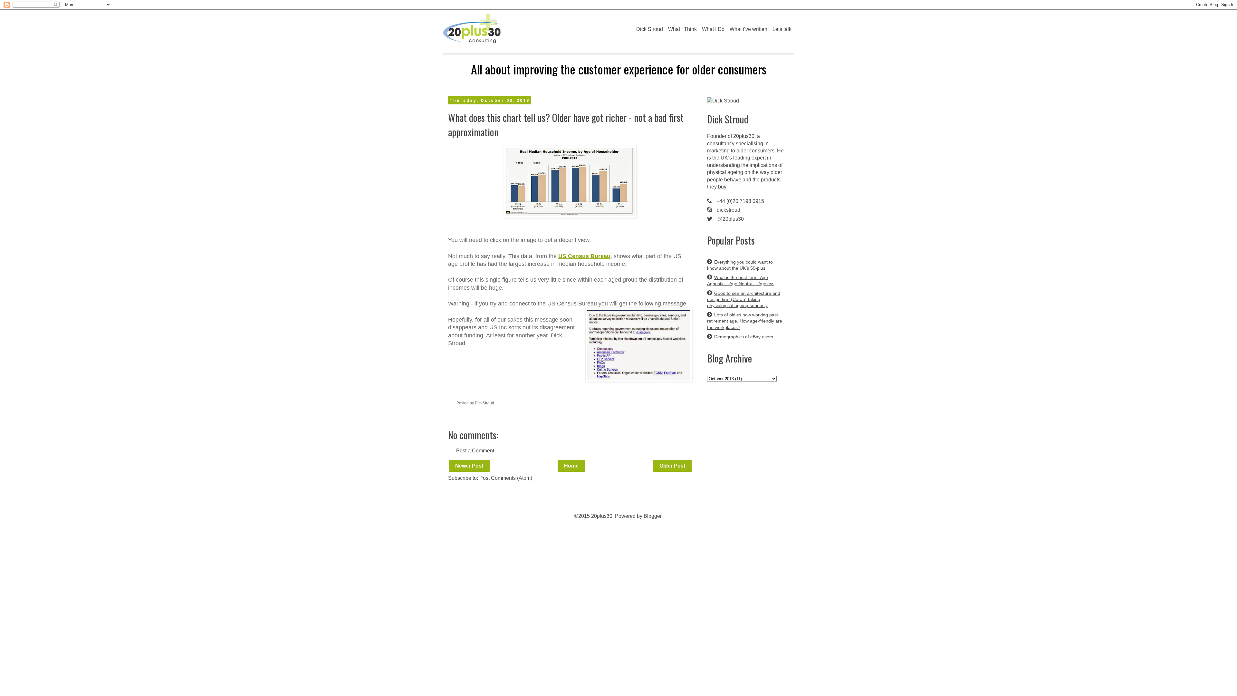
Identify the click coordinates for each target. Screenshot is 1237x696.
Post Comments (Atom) (505, 478)
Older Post (672, 466)
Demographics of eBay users (743, 336)
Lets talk (781, 29)
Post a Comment (475, 450)
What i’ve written (748, 29)
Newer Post (469, 466)
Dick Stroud (649, 29)
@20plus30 (730, 219)
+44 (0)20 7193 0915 (740, 201)
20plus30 (743, 136)
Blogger (652, 516)
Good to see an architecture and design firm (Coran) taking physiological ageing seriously (743, 299)
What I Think (682, 29)
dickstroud (728, 210)
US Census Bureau (584, 256)
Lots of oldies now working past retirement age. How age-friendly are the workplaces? (744, 321)
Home (571, 466)
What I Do (713, 29)
